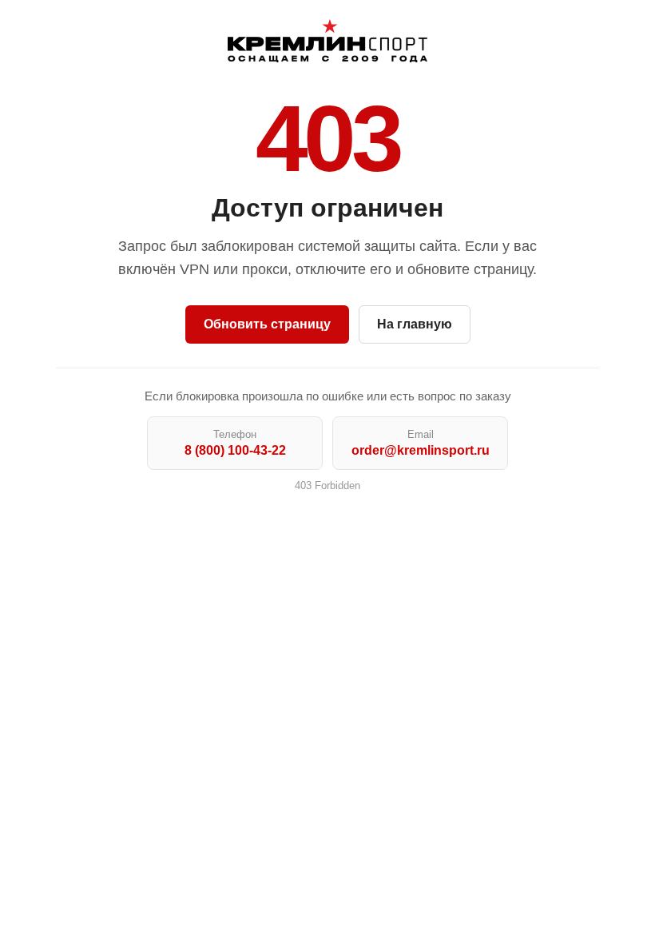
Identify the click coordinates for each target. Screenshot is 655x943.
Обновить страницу (267, 324)
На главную (414, 324)
